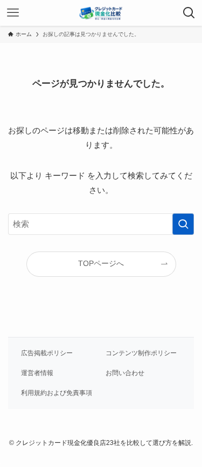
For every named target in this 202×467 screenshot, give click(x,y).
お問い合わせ (125, 373)
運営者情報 (37, 373)
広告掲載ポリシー (47, 353)
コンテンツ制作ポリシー (141, 353)
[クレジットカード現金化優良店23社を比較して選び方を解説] (101, 13)
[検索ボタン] (189, 13)
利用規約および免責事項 (56, 393)
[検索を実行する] (183, 224)
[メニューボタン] (13, 13)
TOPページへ (101, 264)
